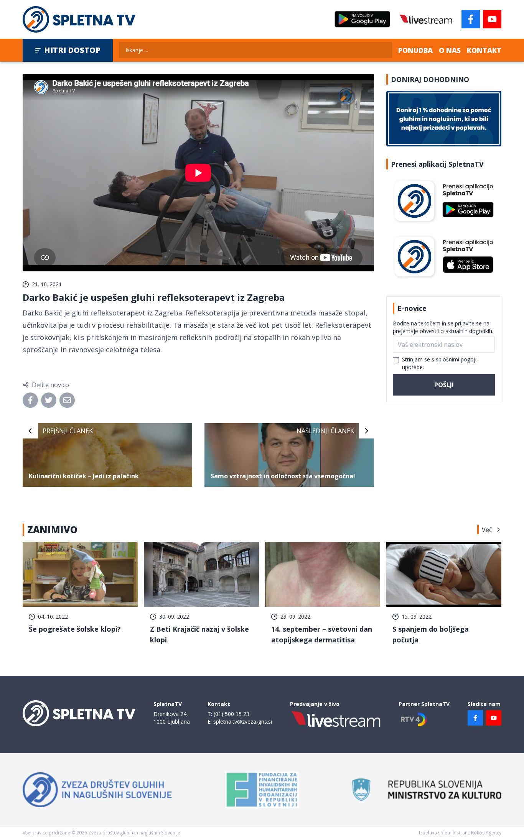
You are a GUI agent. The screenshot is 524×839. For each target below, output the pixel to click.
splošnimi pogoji (456, 359)
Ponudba (415, 50)
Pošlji (444, 385)
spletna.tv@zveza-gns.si (242, 721)
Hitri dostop (72, 50)
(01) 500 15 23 (231, 714)
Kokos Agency (486, 832)
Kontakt (484, 50)
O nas (450, 50)
